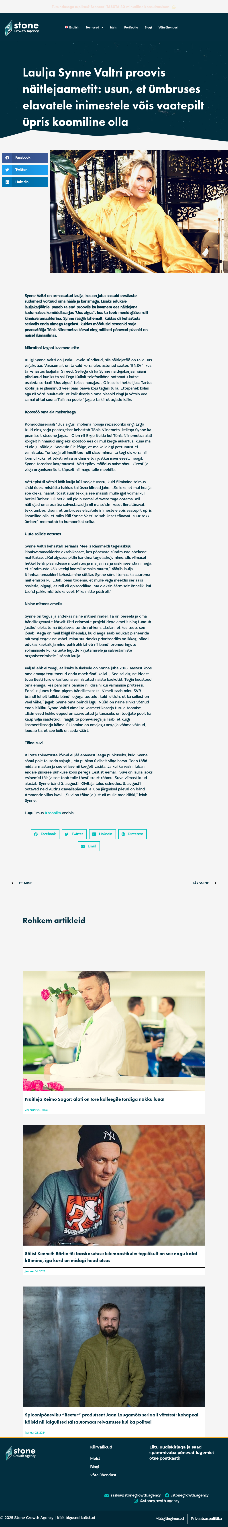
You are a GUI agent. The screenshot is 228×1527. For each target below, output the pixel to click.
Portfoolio (131, 27)
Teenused (92, 27)
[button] (25, 158)
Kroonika (53, 813)
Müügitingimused (169, 1518)
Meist (114, 27)
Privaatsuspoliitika (206, 1518)
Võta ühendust (168, 27)
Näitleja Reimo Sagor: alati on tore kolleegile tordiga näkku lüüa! (95, 1099)
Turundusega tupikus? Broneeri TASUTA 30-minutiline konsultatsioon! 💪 (114, 6)
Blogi (148, 27)
